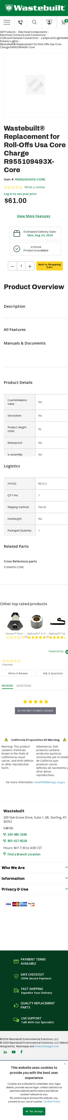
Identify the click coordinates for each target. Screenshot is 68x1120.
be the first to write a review (35, 710)
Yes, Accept (36, 1111)
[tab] (18, 673)
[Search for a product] (34, 22)
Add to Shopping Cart (49, 266)
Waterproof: (15, 443)
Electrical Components (32, 32)
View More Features (33, 216)
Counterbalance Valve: (17, 402)
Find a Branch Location (24, 854)
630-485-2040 (17, 834)
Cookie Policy (51, 1101)
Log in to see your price (20, 194)
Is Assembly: (15, 454)
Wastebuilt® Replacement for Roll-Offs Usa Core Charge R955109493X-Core (30, 46)
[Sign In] (49, 22)
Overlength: (15, 518)
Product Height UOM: (17, 429)
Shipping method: (18, 507)
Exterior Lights (9, 41)
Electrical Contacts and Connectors (23, 35)
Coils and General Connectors (19, 38)
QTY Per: (13, 495)
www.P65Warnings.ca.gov (49, 782)
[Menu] (7, 22)
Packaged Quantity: (20, 530)
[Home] (35, 8)
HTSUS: (12, 483)
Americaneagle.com (47, 1046)
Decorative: (15, 415)
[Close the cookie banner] (64, 1063)
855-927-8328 (17, 841)
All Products (7, 32)
